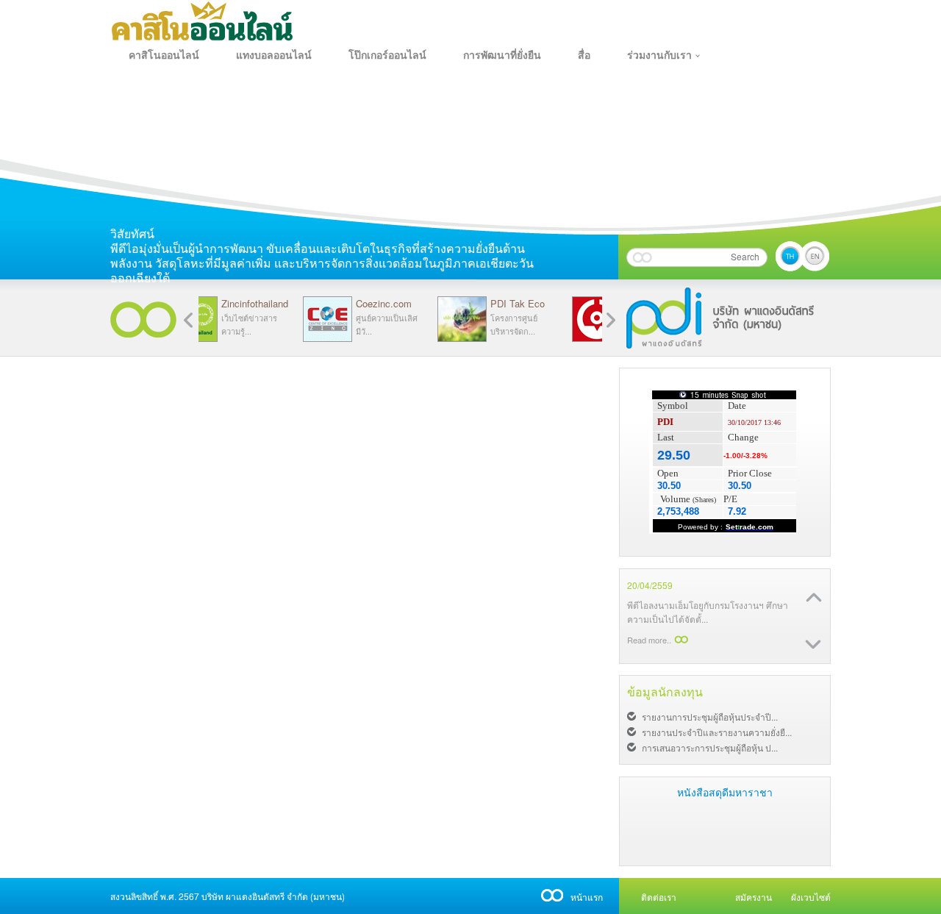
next (188, 320)
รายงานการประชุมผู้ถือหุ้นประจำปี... (710, 716)
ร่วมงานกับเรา (659, 55)
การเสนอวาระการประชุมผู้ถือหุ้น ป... (710, 747)
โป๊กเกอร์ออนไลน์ (387, 55)
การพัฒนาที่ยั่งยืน (502, 55)
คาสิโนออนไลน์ (164, 55)
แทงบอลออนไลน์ (274, 55)
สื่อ (584, 55)
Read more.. (649, 640)
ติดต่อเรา (658, 896)
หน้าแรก (586, 896)
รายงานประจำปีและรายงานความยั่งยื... (717, 732)
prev (611, 320)
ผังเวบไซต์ (811, 896)
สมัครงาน (753, 896)
